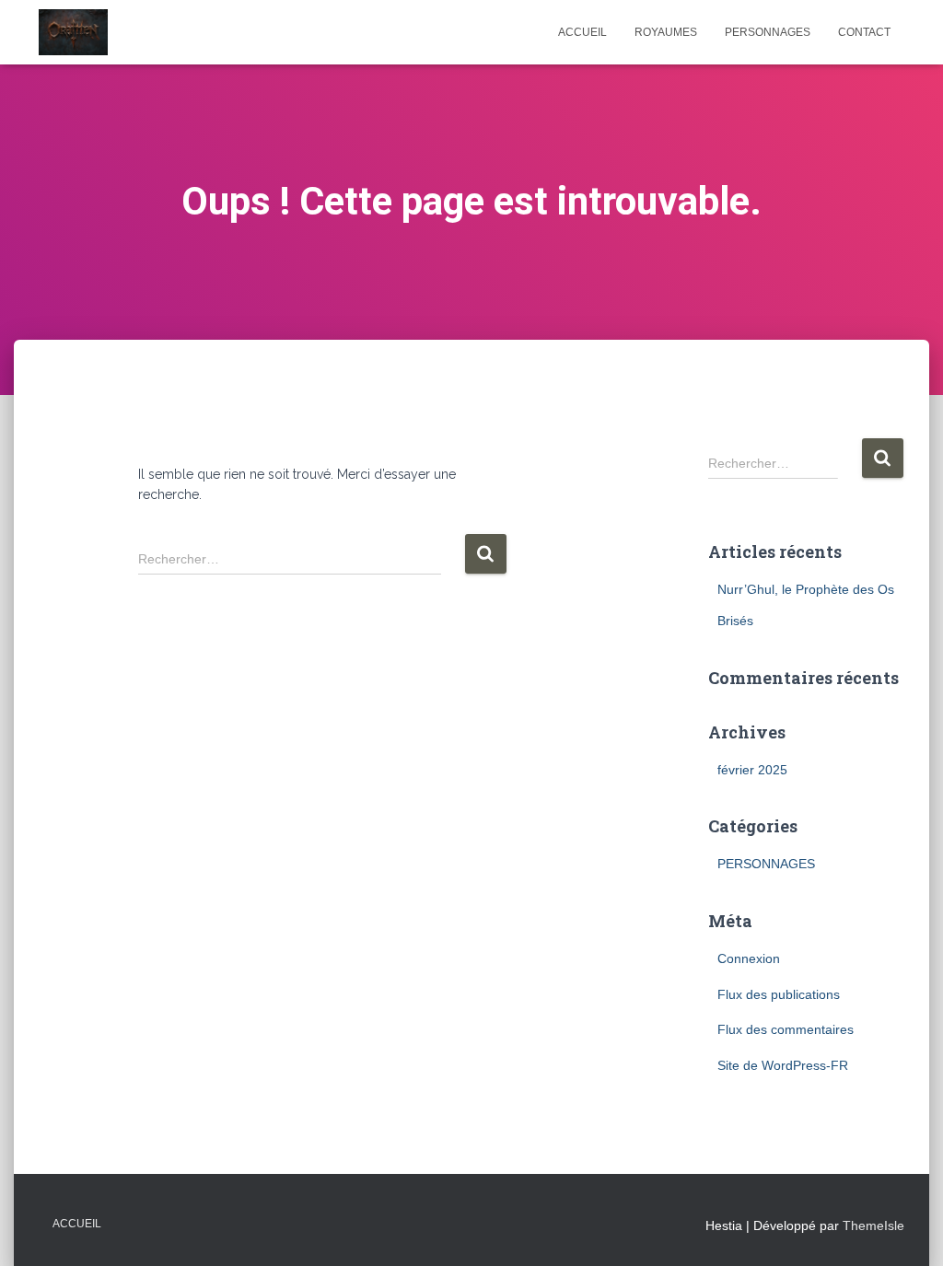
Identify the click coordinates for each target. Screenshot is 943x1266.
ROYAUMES (665, 32)
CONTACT (864, 32)
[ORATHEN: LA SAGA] (73, 32)
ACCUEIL (582, 32)
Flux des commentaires (785, 1029)
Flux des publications (778, 994)
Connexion (748, 958)
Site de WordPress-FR (782, 1065)
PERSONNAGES (767, 32)
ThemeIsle (873, 1225)
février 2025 (752, 769)
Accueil (76, 1223)
